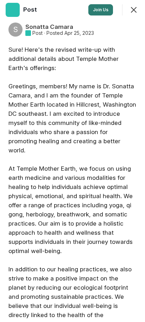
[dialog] (72, 161)
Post (37, 33)
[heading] (30, 9)
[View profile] (13, 10)
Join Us (100, 9)
